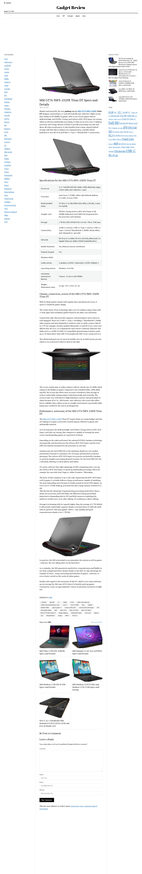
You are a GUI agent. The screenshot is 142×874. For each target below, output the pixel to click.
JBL (5, 135)
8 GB (110, 112)
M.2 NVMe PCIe (118, 136)
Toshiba (7, 202)
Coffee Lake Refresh (83, 602)
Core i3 (119, 119)
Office (114, 139)
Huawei (7, 128)
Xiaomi (7, 218)
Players (96, 613)
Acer (58, 16)
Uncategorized (10, 205)
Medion (7, 148)
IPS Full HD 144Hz (118, 132)
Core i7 (65, 605)
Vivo (6, 208)
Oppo (6, 168)
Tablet (110, 147)
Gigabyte (7, 112)
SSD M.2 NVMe (131, 144)
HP (63, 16)
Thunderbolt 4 (116, 147)
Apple (78, 16)
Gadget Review (71, 7)
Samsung (8, 188)
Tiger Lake (125, 147)
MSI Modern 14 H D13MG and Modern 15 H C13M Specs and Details (85, 687)
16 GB (124, 112)
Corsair (7, 89)
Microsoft (8, 152)
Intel (6, 132)
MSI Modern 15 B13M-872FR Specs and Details (52, 685)
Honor (6, 122)
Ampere (110, 119)
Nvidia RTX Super (76, 613)
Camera (7, 82)
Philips (7, 178)
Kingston (8, 138)
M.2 (110, 135)
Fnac (83, 605)
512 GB (123, 115)
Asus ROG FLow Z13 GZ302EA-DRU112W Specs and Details (128, 99)
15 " (120, 112)
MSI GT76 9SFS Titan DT (48, 613)
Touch (132, 147)
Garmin (7, 109)
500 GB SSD (115, 116)
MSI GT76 (63, 610)
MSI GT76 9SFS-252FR (87, 111)
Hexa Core (133, 123)
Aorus (6, 69)
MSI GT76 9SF (74, 610)
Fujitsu (7, 102)
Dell (5, 92)
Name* (41, 774)
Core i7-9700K (74, 605)
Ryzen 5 (110, 144)
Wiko (6, 215)
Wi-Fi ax (74, 615)
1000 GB (52, 602)
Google (70, 16)
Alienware (8, 62)
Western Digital (10, 212)
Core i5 (125, 118)
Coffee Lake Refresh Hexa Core (50, 605)
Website (41, 790)
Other (6, 172)
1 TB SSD (43, 602)
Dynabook (8, 99)
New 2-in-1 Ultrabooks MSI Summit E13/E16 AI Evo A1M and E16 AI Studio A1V (54, 723)
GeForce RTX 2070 (70, 607)
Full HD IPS (123, 123)
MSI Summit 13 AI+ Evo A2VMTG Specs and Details (87, 652)
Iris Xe (126, 132)
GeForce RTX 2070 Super (86, 607)
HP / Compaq (112, 128)
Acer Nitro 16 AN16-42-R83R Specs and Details (127, 90)
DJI (5, 95)
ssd (42, 615)
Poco (6, 182)
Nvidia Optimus (63, 613)
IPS (98, 607)
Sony (6, 195)
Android (7, 65)
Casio (6, 85)
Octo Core (88, 613)
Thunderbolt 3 (50, 615)
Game (6, 105)
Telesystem (8, 198)
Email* (41, 782)
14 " (115, 112)
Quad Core (128, 139)
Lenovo (7, 142)
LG (5, 145)
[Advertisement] (71, 36)
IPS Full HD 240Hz (46, 610)
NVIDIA (7, 162)
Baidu (6, 79)
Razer (6, 185)
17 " (59, 602)
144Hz (133, 112)
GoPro (6, 118)
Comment (42, 749)
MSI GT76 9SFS (86, 610)
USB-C (67, 615)
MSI (5, 155)
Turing (60, 615)
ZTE (6, 222)
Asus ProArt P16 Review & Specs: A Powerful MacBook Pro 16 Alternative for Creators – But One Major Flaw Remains (122, 74)
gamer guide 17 (56, 607)
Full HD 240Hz (45, 607)
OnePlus (7, 165)
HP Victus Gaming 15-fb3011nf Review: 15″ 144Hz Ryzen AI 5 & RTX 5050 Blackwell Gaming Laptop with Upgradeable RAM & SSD (122, 62)
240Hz (65, 602)
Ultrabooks (120, 151)
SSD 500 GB (122, 144)
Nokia (6, 158)
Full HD (90, 605)
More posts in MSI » (97, 622)
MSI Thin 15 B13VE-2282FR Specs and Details (52, 652)
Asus (84, 16)
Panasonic (8, 175)
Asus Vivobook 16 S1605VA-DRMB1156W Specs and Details (126, 83)
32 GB (72, 602)
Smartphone (9, 192)
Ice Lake (120, 128)
